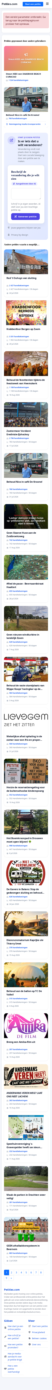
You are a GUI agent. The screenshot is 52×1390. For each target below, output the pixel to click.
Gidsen (8, 1320)
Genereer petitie (27, 216)
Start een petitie (33, 4)
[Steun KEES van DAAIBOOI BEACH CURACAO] (26, 65)
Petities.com (9, 4)
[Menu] (47, 4)
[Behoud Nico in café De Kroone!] (26, 107)
